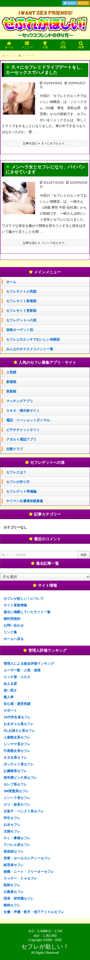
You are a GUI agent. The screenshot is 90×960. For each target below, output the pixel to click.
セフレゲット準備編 (21, 491)
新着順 (11, 381)
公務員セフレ (14, 892)
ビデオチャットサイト (23, 429)
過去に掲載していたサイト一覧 (27, 612)
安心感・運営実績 (17, 704)
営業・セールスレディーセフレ (27, 858)
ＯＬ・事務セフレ (17, 838)
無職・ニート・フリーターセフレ (29, 871)
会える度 (10, 683)
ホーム (11, 281)
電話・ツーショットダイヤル (28, 420)
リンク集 (10, 632)
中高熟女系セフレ (17, 751)
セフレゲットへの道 (21, 320)
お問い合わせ (14, 625)
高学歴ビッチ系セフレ (20, 777)
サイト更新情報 (15, 605)
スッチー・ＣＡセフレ (20, 878)
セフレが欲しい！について (24, 598)
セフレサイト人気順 (21, 291)
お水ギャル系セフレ (19, 724)
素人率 (9, 697)
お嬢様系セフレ (15, 771)
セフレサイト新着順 (21, 301)
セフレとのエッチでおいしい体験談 (33, 339)
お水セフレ (12, 824)
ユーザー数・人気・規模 (22, 670)
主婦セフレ (12, 831)
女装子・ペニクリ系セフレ (24, 811)
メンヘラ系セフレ (17, 798)
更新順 (11, 391)
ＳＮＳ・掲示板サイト (23, 410)
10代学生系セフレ (17, 717)
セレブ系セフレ (15, 784)
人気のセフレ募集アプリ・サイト (47, 362)
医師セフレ (12, 885)
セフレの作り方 (18, 481)
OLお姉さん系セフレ (19, 730)
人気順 (11, 372)
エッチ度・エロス (17, 677)
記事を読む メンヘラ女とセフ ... (45, 243)
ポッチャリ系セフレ (19, 764)
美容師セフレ (14, 851)
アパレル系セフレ (17, 845)
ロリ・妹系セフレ (17, 804)
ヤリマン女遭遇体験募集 (24, 501)
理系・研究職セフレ (19, 898)
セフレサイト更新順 (21, 310)
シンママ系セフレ (17, 744)
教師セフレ (12, 905)
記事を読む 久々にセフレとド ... (45, 143)
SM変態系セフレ (16, 791)
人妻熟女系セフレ (17, 737)
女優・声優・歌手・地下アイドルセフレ (34, 912)
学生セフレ (12, 818)
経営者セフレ (14, 865)
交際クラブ (14, 449)
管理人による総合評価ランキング (29, 663)
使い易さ (10, 690)
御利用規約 (12, 618)
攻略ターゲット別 (19, 329)
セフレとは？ (16, 472)
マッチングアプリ (19, 401)
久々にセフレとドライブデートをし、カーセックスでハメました (45, 70)
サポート (10, 710)
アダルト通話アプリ (21, 439)
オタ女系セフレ (15, 757)
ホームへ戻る (14, 639)
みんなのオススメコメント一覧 (29, 349)
